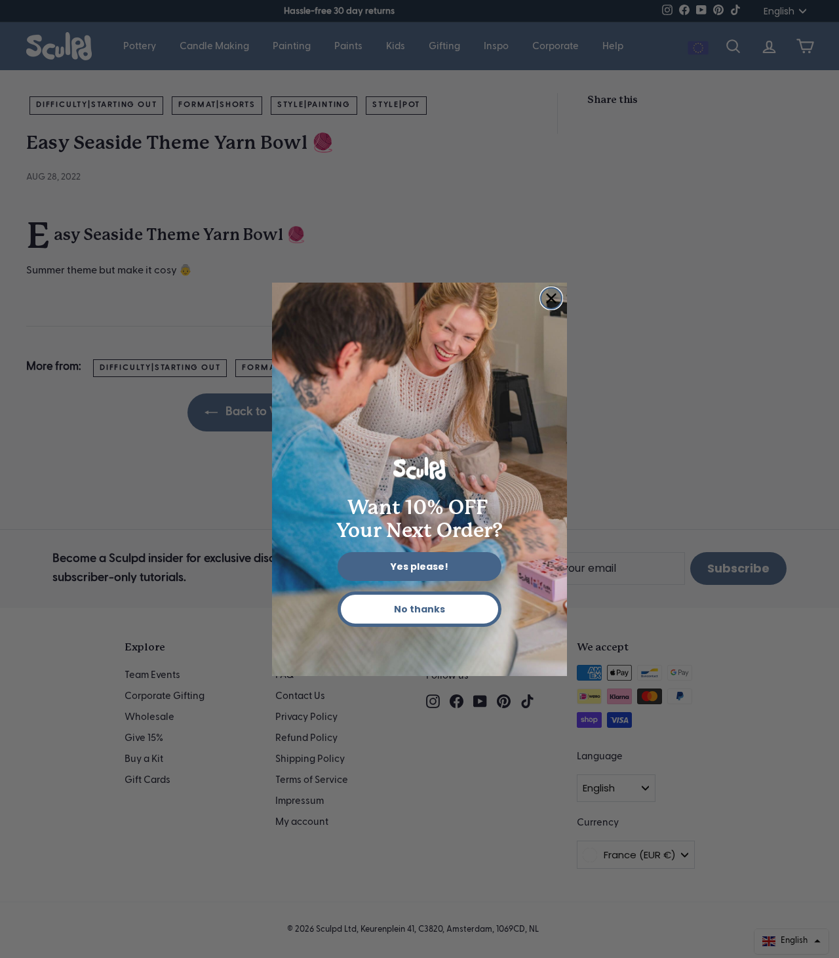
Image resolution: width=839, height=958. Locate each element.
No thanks (419, 609)
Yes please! (419, 566)
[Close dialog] (551, 298)
